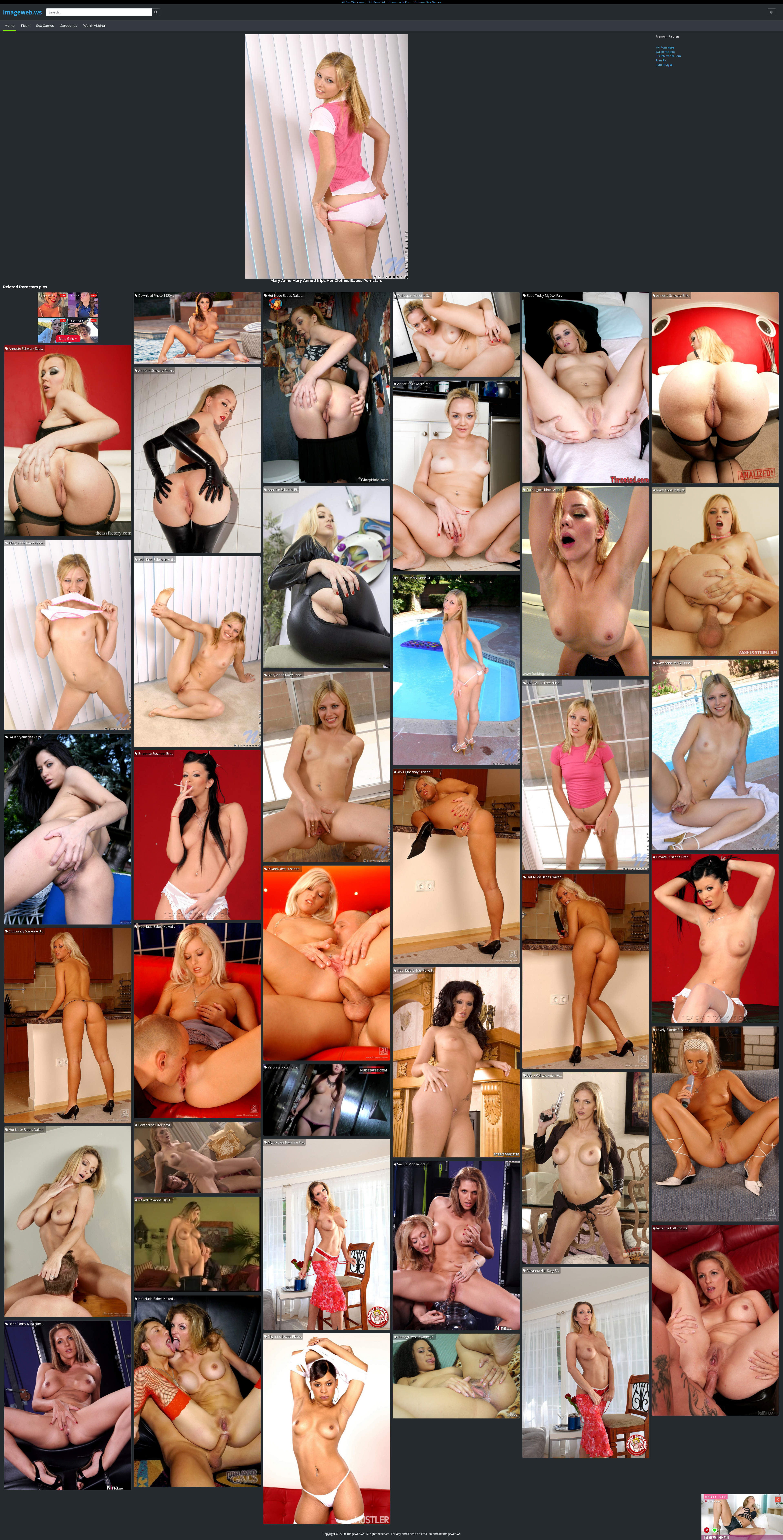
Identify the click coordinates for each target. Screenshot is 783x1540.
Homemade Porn (399, 2)
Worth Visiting (94, 26)
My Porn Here (665, 47)
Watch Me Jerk (665, 52)
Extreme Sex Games (428, 2)
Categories (68, 26)
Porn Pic (661, 60)
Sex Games (45, 26)
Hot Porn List (376, 2)
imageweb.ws (22, 12)
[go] (156, 12)
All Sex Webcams (353, 2)
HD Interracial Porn (668, 56)
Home (10, 26)
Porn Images (664, 64)
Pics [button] (24, 26)
